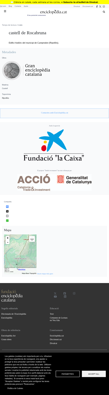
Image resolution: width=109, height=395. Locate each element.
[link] (54, 113)
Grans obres (6, 339)
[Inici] (53, 12)
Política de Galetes (15, 388)
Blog (10, 6)
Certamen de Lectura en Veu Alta (58, 319)
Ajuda (26, 6)
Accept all (93, 374)
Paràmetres (68, 374)
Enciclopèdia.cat (57, 336)
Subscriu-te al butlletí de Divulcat (80, 2)
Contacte (18, 6)
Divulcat (77, 6)
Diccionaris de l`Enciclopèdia (13, 314)
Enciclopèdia (6, 318)
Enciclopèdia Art (8, 336)
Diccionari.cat (88, 6)
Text (52, 314)
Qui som (3, 6)
